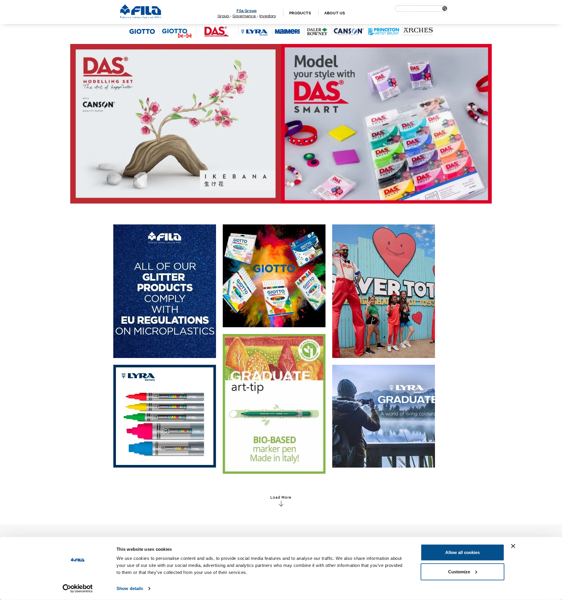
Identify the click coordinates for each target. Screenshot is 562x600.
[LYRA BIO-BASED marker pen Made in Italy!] (274, 403)
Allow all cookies (462, 552)
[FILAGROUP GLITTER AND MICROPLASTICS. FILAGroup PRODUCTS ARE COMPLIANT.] (164, 291)
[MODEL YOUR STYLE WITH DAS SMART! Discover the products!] (386, 124)
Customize (459, 571)
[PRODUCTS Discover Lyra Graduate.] (383, 416)
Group (223, 16)
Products (300, 13)
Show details (129, 588)
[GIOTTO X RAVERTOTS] (383, 291)
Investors (267, 16)
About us (334, 13)
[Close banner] (513, 546)
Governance (244, 16)
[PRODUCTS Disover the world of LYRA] (164, 416)
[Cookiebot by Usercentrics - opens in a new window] (77, 588)
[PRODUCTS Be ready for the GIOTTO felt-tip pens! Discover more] (274, 275)
